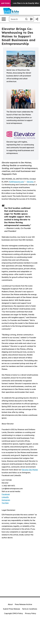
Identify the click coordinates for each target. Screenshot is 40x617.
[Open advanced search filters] (31, 19)
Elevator (30, 182)
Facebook (6, 494)
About (10, 604)
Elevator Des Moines (30, 470)
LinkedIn (5, 497)
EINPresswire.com (16, 182)
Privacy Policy (30, 613)
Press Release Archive (23, 604)
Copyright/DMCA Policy (13, 613)
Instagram (6, 500)
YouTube (5, 503)
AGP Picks (5, 3)
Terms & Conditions (29, 609)
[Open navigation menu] (4, 19)
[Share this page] (36, 19)
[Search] (26, 19)
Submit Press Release (11, 609)
